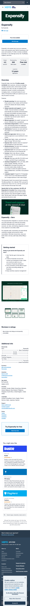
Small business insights (21, 571)
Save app (5, 30)
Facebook (4, 415)
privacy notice (13, 589)
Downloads (18, 555)
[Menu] (2, 7)
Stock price (4, 566)
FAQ (3, 574)
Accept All (15, 603)
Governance (4, 553)
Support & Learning (20, 563)
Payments (4, 369)
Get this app (15, 41)
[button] (15, 207)
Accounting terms (20, 568)
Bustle (6, 455)
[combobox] (17, 514)
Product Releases (20, 566)
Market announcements (7, 570)
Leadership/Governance (7, 572)
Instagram (4, 416)
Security (3, 556)
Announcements (19, 553)
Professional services (7, 375)
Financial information (6, 568)
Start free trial (15, 430)
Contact (17, 556)
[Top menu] (27, 7)
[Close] (27, 2)
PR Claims (7, 479)
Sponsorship (4, 555)
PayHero (6, 500)
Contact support (6, 406)
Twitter (3, 413)
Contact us (4, 560)
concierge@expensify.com (8, 408)
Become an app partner (8, 535)
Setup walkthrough (6, 405)
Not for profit (5, 373)
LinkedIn (4, 418)
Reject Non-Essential (15, 598)
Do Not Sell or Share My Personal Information (15, 593)
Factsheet (18, 551)
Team (3, 551)
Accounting (4, 377)
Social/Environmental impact (8, 558)
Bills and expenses (6, 367)
